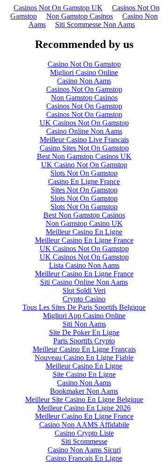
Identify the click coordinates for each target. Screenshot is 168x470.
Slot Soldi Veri (84, 290)
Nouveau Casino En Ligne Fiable (84, 357)
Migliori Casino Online (84, 72)
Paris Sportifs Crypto (84, 341)
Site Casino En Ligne (84, 374)
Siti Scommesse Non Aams (95, 24)
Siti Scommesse (84, 441)
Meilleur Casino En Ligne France (84, 240)
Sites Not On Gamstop (84, 190)
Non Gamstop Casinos (79, 16)
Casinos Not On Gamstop (84, 89)
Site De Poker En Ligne (84, 332)
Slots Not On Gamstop (84, 173)
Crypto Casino (84, 299)
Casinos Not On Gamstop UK (58, 8)
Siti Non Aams (84, 324)
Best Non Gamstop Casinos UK (84, 156)
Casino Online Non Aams (84, 131)
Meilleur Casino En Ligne (84, 232)
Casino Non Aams (84, 81)
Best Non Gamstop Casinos (84, 215)
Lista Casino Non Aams (84, 265)
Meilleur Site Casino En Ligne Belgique (84, 399)
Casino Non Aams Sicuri (84, 450)
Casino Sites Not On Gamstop (84, 148)
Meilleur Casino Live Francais (84, 139)
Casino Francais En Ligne (84, 458)
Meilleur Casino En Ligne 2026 (84, 408)
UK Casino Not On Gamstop (84, 165)
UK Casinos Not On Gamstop (84, 123)
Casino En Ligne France (84, 181)
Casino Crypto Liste (84, 433)
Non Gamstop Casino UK (84, 223)
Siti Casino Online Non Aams (84, 282)
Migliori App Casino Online (84, 316)
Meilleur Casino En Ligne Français (84, 349)
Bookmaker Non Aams (84, 391)
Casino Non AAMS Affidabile (84, 425)
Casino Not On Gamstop (84, 64)
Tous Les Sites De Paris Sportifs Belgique (84, 307)
